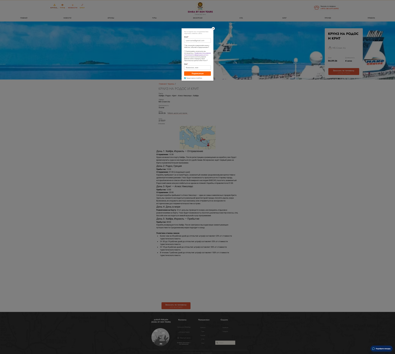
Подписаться (197, 73)
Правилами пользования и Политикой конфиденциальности (197, 54)
